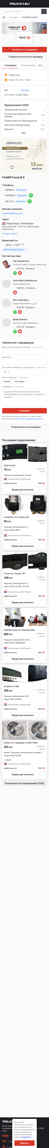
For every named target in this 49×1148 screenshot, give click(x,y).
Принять (24, 1143)
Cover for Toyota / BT (15, 573)
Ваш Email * (7, 357)
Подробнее (26, 1137)
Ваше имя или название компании (22, 347)
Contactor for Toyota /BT (16, 517)
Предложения (31, 65)
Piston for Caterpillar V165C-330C (21, 742)
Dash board (9, 465)
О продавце (10, 65)
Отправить (24, 411)
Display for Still (11, 686)
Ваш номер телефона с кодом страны (24, 367)
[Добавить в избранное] (42, 489)
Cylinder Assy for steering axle (19, 630)
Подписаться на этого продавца (26, 56)
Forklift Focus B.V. (10, 483)
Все (23, 133)
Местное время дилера (14, 249)
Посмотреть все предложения (24, 783)
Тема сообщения (15, 377)
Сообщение (13, 386)
